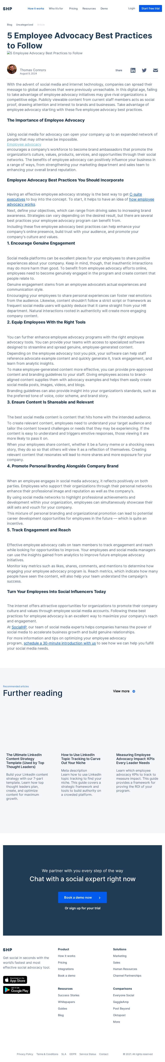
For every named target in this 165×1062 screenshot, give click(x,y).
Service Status (87, 1054)
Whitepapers (66, 1002)
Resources (89, 8)
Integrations (66, 969)
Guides (62, 1008)
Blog (9, 24)
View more (121, 691)
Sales (116, 962)
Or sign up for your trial (82, 908)
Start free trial (150, 8)
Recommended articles (16, 686)
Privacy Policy (25, 1054)
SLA (63, 1054)
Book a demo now (78, 897)
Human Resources (125, 969)
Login (131, 8)
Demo (104, 8)
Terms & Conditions (47, 1054)
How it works (36, 8)
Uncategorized (24, 24)
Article (41, 24)
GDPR (72, 1054)
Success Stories (68, 995)
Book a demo (66, 975)
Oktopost (119, 1015)
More (116, 1021)
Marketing (120, 956)
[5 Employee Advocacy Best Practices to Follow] (44, 53)
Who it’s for (56, 8)
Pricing (73, 8)
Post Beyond (121, 1008)
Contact (103, 1054)
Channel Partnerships (127, 975)
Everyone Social (123, 995)
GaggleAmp (121, 1002)
